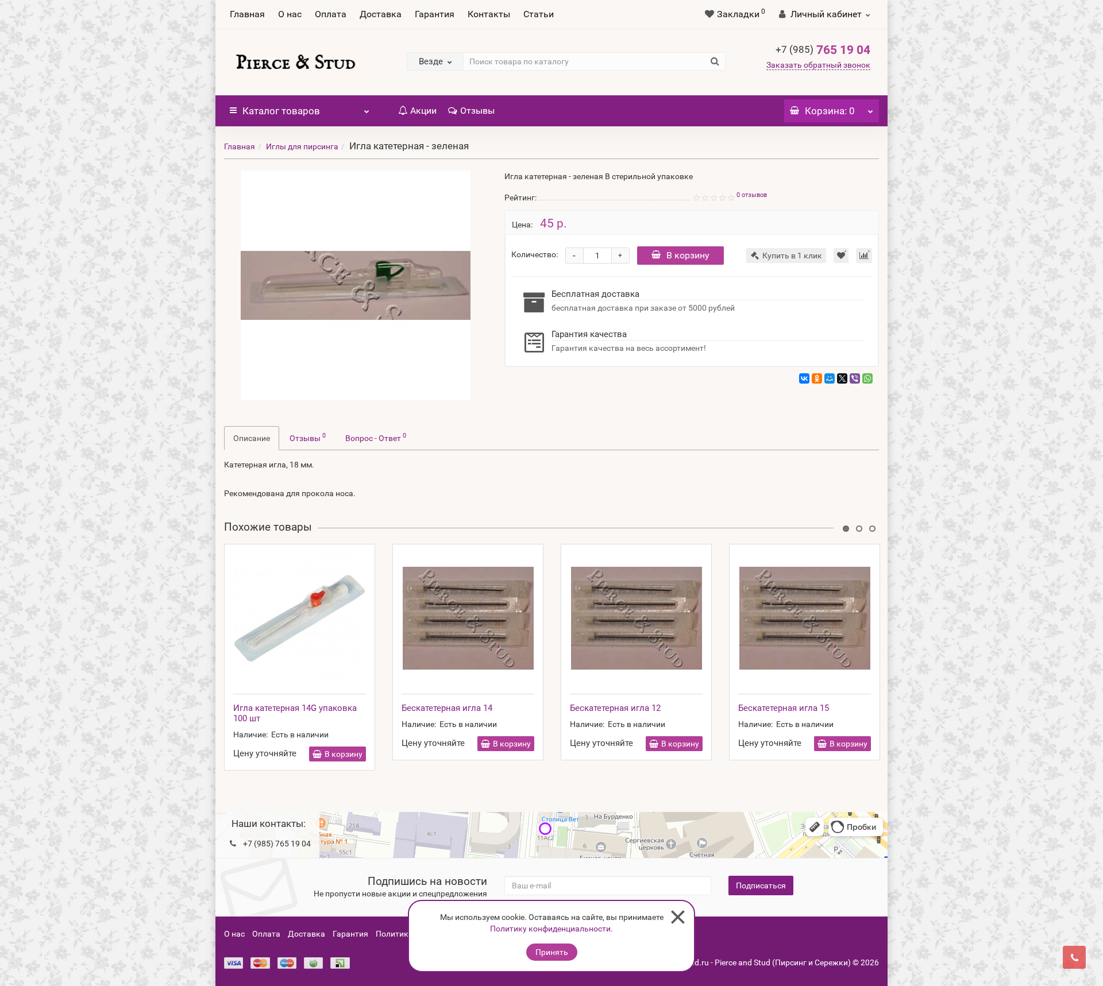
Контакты (489, 14)
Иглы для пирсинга (302, 146)
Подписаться (761, 885)
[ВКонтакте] (804, 378)
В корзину (687, 255)
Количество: (534, 254)
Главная (247, 14)
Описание (251, 438)
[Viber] (855, 378)
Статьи (538, 14)
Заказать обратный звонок (818, 64)
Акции (423, 110)
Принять (551, 952)
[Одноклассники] (817, 378)
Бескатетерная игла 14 (447, 708)
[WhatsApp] (867, 378)
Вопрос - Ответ (375, 437)
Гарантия (434, 14)
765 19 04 (823, 50)
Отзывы (477, 110)
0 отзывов (751, 195)
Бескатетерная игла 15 (783, 708)
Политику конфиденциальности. (551, 928)
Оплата (330, 14)
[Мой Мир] (829, 378)
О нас (290, 14)
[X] (842, 378)
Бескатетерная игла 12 (615, 708)
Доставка (381, 14)
